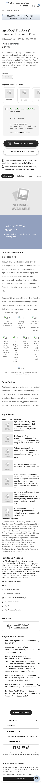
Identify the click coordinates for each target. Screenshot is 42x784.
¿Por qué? (7, 176)
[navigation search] (33, 6)
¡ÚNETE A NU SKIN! (21, 712)
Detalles (20, 176)
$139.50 (13, 118)
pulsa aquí (34, 169)
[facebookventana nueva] (14, 747)
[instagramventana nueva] (19, 747)
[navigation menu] (3, 2)
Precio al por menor (10, 44)
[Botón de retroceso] (4, 10)
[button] (21, 711)
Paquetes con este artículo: (13, 84)
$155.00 (6, 46)
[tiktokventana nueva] (28, 747)
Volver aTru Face (12, 10)
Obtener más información (20, 132)
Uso (30, 176)
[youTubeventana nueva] (23, 747)
